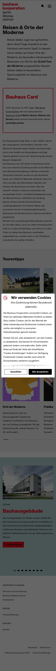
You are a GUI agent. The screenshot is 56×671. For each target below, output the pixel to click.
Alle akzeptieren (40, 371)
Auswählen (15, 371)
